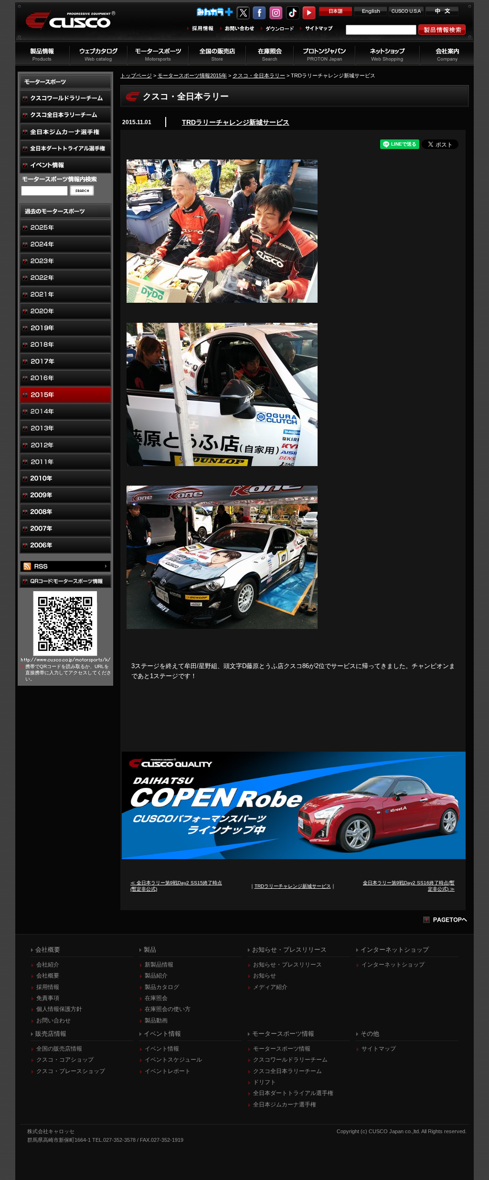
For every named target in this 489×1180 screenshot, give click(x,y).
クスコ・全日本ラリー (259, 75)
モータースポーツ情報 (281, 1048)
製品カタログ (162, 987)
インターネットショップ (393, 964)
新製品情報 (159, 964)
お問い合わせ (53, 1020)
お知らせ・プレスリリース (287, 964)
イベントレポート (168, 1071)
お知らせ (264, 975)
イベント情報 (162, 1048)
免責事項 (47, 998)
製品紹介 (156, 975)
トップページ (136, 75)
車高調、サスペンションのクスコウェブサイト (77, 26)
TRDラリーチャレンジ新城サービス (235, 122)
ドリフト (264, 1082)
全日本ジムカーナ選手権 (284, 1104)
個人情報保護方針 (59, 1009)
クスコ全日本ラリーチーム (287, 1071)
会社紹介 (47, 964)
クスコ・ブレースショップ (70, 1071)
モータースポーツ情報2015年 (192, 75)
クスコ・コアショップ (65, 1059)
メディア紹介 (270, 987)
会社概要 (47, 975)
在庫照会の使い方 (168, 1009)
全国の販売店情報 (59, 1048)
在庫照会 (156, 998)
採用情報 (47, 987)
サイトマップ (378, 1048)
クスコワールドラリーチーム (290, 1059)
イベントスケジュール (173, 1059)
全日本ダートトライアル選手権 (293, 1093)
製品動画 (156, 1020)
